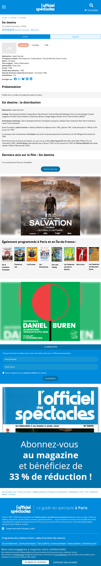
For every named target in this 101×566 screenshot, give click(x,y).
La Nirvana (31, 264)
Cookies (12, 494)
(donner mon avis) (22, 30)
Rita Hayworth (24, 58)
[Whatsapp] (19, 79)
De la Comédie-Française (5, 267)
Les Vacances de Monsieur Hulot (94, 266)
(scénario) (31, 121)
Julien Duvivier (18, 56)
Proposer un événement (57, 492)
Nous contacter (25, 492)
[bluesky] (23, 79)
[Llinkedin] (31, 79)
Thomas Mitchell (48, 58)
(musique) (50, 121)
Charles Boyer (36, 58)
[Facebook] (15, 79)
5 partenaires (19, 554)
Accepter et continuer (35, 562)
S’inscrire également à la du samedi (25, 373)
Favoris (36, 30)
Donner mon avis (50, 169)
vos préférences (61, 554)
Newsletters (73, 492)
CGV (81, 492)
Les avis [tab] (75, 36)
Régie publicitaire (39, 492)
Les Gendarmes (43, 265)
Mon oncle (80, 264)
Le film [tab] (25, 36)
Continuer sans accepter (65, 562)
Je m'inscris (50, 378)
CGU (87, 492)
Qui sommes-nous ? (9, 492)
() (17, 114)
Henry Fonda (61, 58)
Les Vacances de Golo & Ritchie (69, 267)
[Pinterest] (27, 79)
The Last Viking (55, 266)
